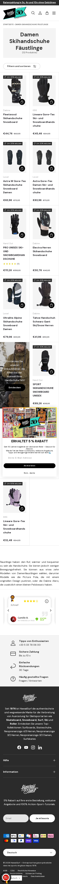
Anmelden (29, 466)
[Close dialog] (54, 410)
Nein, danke (29, 473)
